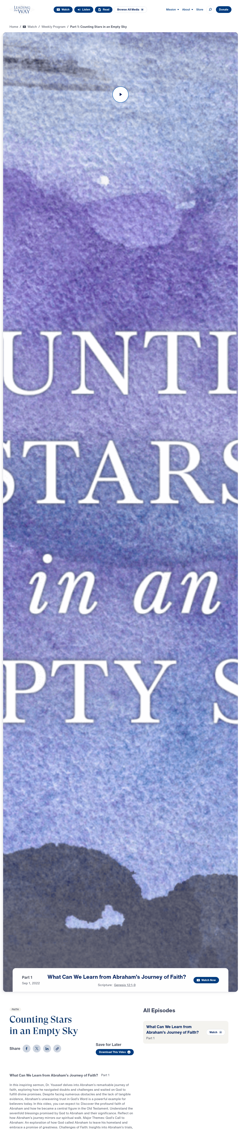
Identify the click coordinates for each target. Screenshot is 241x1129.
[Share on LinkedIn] (47, 1048)
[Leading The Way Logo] (22, 10)
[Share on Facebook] (26, 1048)
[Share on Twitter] (37, 1048)
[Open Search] (210, 10)
